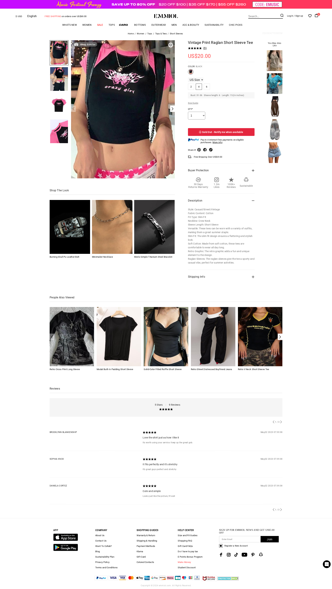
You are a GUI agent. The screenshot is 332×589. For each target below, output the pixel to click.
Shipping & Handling (147, 540)
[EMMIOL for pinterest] (253, 554)
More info (217, 142)
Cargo (124, 25)
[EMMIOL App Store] (65, 540)
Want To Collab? (103, 546)
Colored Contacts (145, 562)
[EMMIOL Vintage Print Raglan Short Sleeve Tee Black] (190, 73)
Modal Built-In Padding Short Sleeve (115, 369)
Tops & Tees (161, 33)
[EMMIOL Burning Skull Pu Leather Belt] (70, 227)
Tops (112, 24)
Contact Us (101, 540)
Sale (100, 24)
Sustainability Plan (104, 557)
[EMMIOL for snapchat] (261, 554)
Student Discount (187, 567)
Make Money (184, 562)
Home (131, 33)
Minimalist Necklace (102, 257)
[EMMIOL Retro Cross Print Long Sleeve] (72, 336)
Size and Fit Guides (187, 535)
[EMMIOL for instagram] (229, 554)
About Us (99, 535)
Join (269, 539)
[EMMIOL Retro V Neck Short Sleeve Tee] (260, 336)
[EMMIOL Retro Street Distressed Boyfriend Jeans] (213, 336)
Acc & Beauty (190, 24)
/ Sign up (298, 16)
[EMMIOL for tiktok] (236, 554)
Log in (290, 16)
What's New (69, 24)
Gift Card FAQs (185, 546)
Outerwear (158, 24)
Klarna (140, 551)
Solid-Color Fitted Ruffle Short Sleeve (163, 369)
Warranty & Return (146, 535)
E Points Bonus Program (190, 557)
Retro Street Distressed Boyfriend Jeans (211, 369)
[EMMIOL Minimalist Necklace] (112, 227)
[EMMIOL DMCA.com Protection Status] (228, 580)
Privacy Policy (102, 562)
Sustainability (214, 24)
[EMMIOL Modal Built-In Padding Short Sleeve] (119, 336)
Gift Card (141, 557)
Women (87, 24)
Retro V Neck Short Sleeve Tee (253, 369)
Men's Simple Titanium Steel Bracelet (153, 257)
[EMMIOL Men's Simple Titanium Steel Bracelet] (154, 227)
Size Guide (193, 103)
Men (174, 24)
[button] (280, 337)
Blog (97, 551)
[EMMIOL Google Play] (65, 550)
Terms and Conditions (106, 567)
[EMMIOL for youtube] (244, 554)
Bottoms (140, 24)
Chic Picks (235, 24)
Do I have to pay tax (188, 551)
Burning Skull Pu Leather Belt (64, 257)
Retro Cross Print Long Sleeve (65, 369)
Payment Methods (146, 546)
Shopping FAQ (185, 540)
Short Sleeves (176, 33)
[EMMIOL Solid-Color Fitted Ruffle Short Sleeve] (166, 336)
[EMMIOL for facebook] (221, 554)
